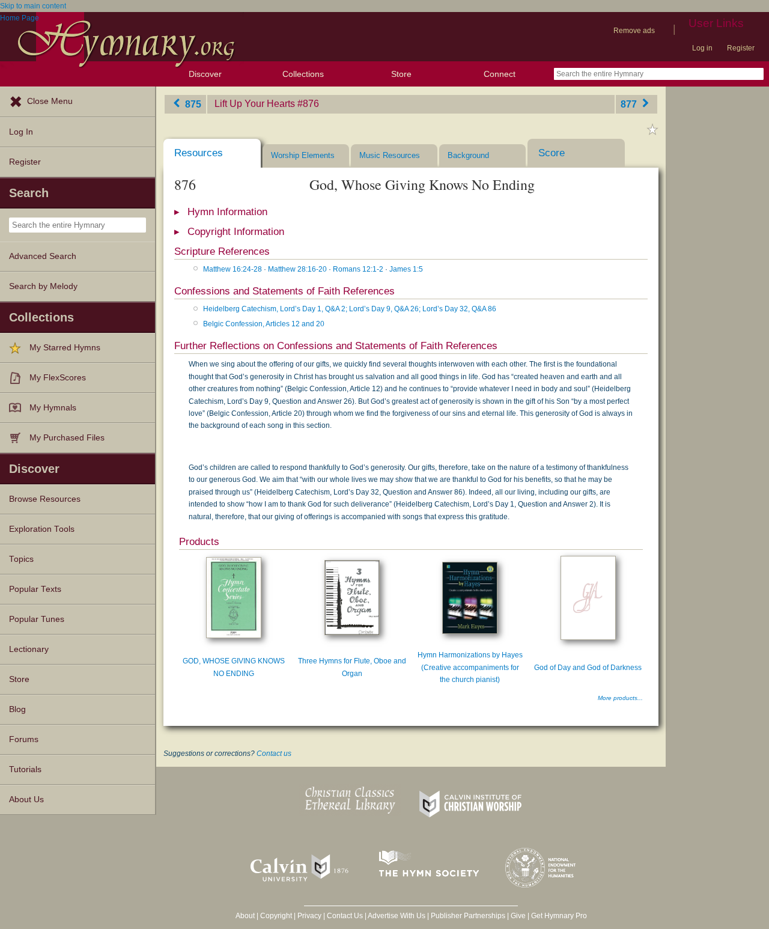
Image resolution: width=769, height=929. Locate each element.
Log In (21, 131)
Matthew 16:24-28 (232, 269)
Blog (17, 709)
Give (518, 916)
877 (630, 104)
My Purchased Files (67, 437)
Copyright (276, 916)
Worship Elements (303, 155)
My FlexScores (57, 377)
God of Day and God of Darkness (588, 667)
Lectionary (29, 649)
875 (192, 104)
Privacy (309, 916)
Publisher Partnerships (468, 916)
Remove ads (634, 30)
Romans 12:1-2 (358, 269)
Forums (23, 739)
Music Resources (389, 155)
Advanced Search (42, 256)
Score (551, 153)
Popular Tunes (36, 619)
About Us (26, 799)
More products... (620, 698)
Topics (21, 559)
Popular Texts (35, 589)
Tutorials (25, 769)
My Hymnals (52, 407)
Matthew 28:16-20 (297, 269)
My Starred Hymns (64, 347)
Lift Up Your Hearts (254, 104)
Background (468, 155)
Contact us (274, 753)
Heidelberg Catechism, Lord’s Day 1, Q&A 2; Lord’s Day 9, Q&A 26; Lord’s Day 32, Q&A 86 (349, 309)
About (245, 916)
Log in (702, 48)
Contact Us (345, 916)
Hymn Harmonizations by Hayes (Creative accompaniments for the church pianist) (470, 667)
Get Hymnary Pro (559, 916)
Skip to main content (33, 6)
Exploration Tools (41, 529)
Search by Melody (43, 286)
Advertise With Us (396, 916)
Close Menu (50, 101)
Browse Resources (45, 499)
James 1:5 (406, 269)
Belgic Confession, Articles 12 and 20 (263, 324)
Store (401, 74)
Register (741, 48)
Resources (198, 153)
